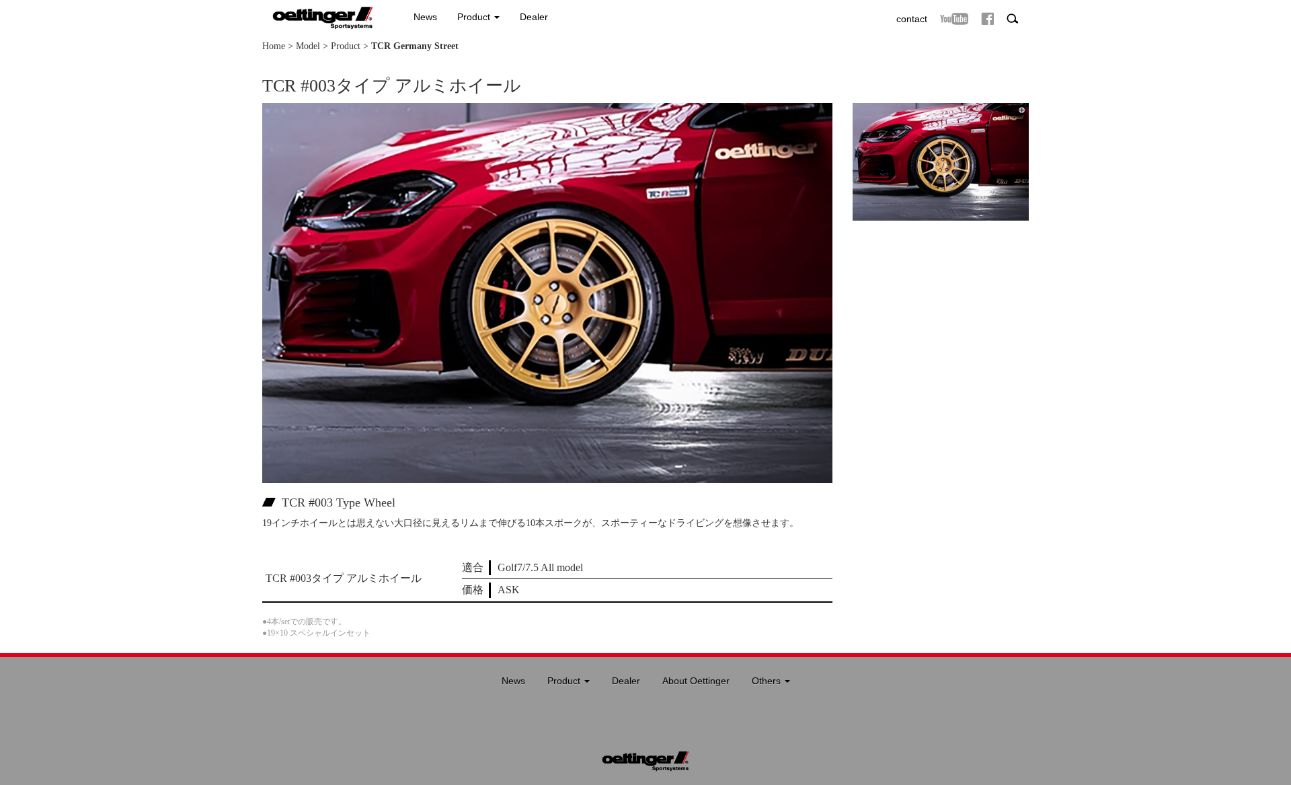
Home (273, 46)
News (425, 16)
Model (308, 46)
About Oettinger (696, 680)
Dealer (534, 16)
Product (475, 16)
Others (767, 680)
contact (911, 18)
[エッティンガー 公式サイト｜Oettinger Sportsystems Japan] (317, 14)
